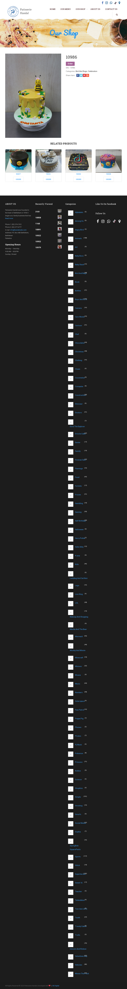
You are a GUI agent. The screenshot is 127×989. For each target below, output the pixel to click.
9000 (78, 174)
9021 (48, 174)
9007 (18, 174)
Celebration (92, 71)
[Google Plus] (87, 75)
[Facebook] (77, 75)
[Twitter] (81, 75)
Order (70, 64)
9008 (108, 174)
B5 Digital (56, 986)
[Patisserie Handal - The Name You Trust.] (20, 12)
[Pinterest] (84, 75)
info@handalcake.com (18, 230)
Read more (9, 218)
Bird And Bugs (81, 71)
